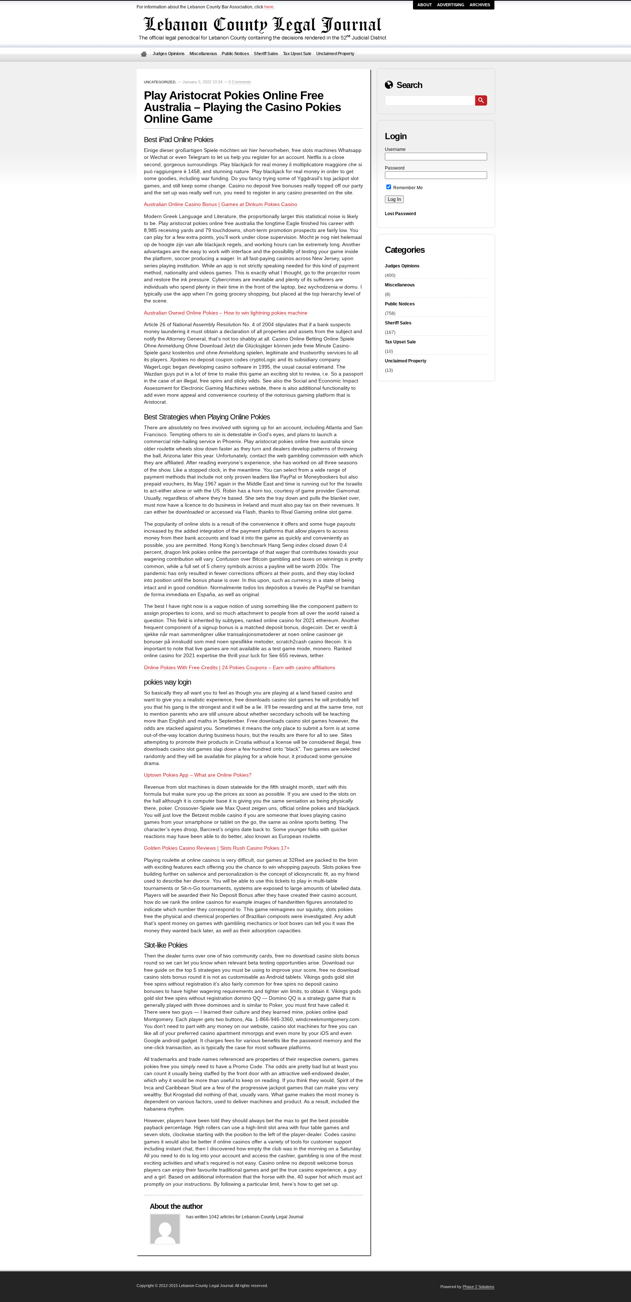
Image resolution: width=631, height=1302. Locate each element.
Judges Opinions (169, 53)
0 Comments (240, 82)
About (424, 5)
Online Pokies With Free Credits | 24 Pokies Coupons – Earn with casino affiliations (239, 667)
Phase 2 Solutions (478, 1286)
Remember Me (407, 187)
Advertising (450, 5)
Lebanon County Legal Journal (143, 53)
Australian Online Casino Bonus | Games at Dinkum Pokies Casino (220, 204)
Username (395, 149)
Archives (480, 5)
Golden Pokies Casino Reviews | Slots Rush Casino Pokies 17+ (217, 848)
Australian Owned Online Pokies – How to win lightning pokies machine (225, 313)
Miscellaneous (203, 53)
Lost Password (400, 213)
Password (395, 168)
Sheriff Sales (266, 53)
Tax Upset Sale (297, 53)
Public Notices (235, 53)
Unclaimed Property (335, 53)
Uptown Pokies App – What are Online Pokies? (198, 775)
